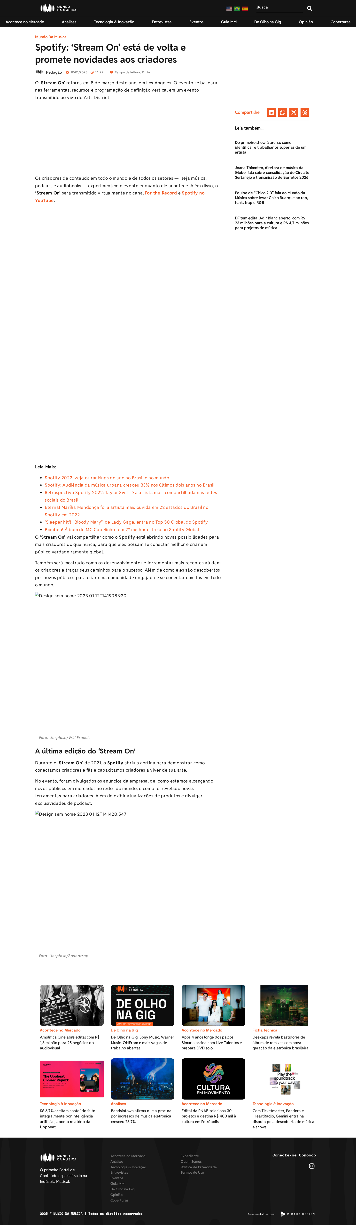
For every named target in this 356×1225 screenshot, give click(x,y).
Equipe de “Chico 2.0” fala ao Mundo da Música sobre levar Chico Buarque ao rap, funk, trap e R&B (271, 197)
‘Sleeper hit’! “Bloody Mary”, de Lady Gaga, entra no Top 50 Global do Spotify (126, 522)
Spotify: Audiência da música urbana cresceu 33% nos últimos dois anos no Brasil (130, 485)
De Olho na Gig (124, 1030)
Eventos (116, 1178)
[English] (229, 8)
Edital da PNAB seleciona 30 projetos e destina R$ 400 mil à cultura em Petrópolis (209, 1116)
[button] (271, 112)
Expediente (190, 1156)
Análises (118, 1103)
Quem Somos (191, 1161)
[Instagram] (312, 1166)
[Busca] (279, 8)
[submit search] (309, 8)
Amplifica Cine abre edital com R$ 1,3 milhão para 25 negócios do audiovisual (70, 1043)
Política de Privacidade (199, 1167)
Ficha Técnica (265, 1030)
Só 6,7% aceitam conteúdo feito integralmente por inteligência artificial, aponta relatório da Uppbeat (67, 1119)
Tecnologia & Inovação (60, 1103)
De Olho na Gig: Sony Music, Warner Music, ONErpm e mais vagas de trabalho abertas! (142, 1043)
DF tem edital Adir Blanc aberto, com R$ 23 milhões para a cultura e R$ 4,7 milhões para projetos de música (272, 223)
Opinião (116, 1194)
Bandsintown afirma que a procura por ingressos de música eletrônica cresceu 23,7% (141, 1116)
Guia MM (117, 1183)
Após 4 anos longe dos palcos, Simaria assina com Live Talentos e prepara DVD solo (212, 1043)
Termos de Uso (192, 1172)
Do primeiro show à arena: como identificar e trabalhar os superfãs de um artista (270, 147)
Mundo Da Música (51, 36)
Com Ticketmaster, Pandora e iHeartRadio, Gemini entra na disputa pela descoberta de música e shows (283, 1119)
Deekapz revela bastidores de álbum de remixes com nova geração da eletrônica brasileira (281, 1043)
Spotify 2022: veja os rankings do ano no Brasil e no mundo (107, 478)
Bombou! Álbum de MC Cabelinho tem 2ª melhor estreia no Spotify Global (122, 529)
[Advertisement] (128, 139)
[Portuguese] (237, 8)
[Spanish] (245, 8)
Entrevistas (119, 1172)
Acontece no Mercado (60, 1030)
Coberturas (119, 1200)
